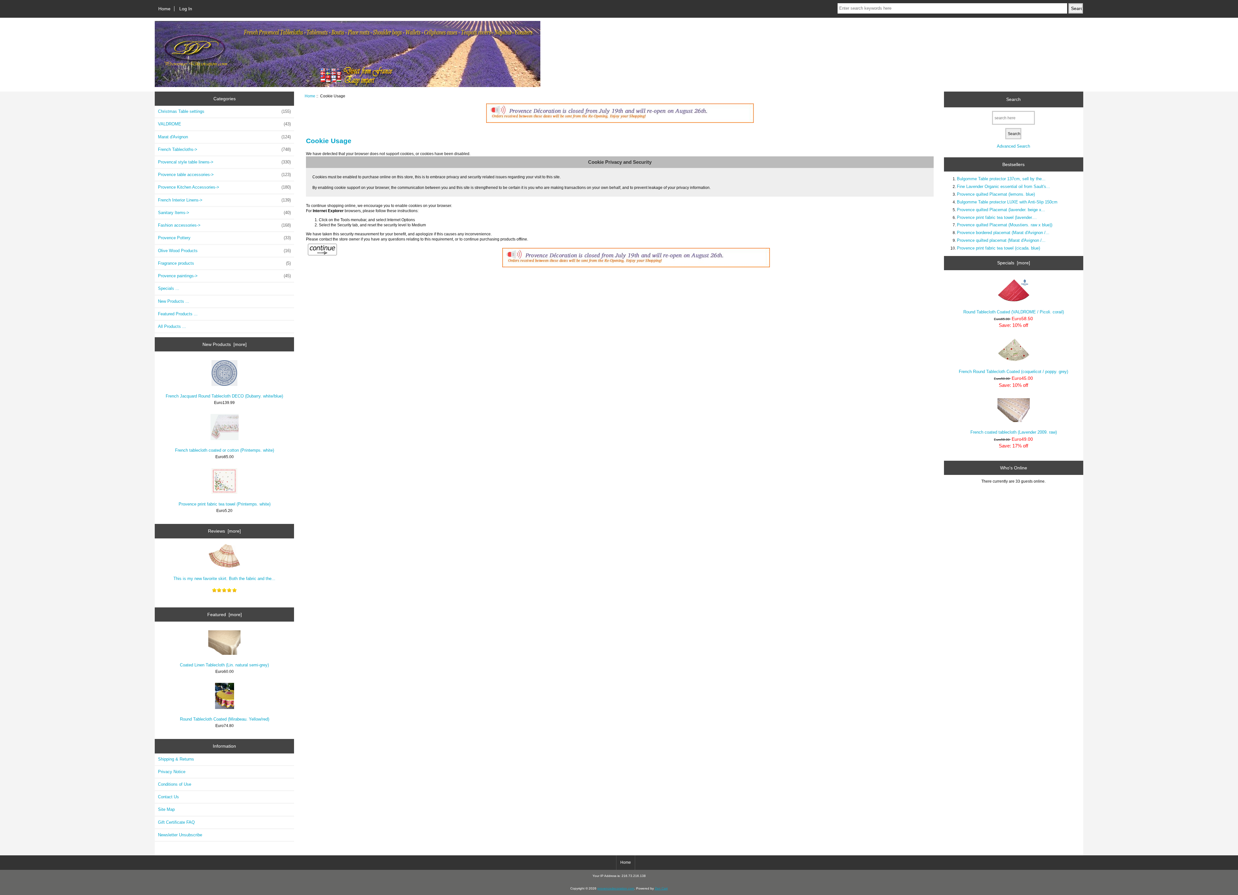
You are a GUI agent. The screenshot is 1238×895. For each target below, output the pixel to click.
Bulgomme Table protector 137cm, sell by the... (1001, 178)
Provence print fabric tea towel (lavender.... (997, 217)
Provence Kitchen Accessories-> (224, 187)
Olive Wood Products (224, 250)
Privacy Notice (171, 771)
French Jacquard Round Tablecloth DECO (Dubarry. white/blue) (224, 396)
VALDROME (224, 124)
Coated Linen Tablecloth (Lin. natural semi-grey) (224, 665)
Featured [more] (224, 614)
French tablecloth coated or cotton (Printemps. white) (224, 450)
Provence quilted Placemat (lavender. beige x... (1001, 209)
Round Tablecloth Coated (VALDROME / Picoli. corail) (1013, 312)
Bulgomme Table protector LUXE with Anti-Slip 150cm (1007, 202)
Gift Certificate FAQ (176, 822)
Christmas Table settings (224, 111)
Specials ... (168, 288)
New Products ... (173, 301)
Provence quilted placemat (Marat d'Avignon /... (1001, 240)
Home (164, 8)
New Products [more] (224, 344)
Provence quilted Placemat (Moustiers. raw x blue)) (1004, 224)
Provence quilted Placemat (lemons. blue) (996, 194)
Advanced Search (1013, 146)
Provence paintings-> (224, 275)
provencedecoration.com (615, 888)
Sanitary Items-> (224, 212)
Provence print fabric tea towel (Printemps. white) (224, 504)
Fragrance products (224, 263)
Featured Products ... (178, 313)
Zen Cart (661, 888)
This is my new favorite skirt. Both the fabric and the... (224, 578)
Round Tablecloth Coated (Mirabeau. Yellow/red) (224, 719)
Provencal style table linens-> (224, 162)
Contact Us (168, 796)
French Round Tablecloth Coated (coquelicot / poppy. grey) (1013, 371)
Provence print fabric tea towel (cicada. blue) (998, 248)
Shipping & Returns (176, 759)
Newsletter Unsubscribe (180, 834)
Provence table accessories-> (224, 174)
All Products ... (172, 326)
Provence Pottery (224, 237)
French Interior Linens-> (224, 200)
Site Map (166, 809)
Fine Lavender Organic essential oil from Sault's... (1003, 186)
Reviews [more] (224, 531)
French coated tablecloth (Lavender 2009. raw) (1013, 432)
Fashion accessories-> (224, 225)
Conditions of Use (174, 784)
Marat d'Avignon (224, 136)
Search (1013, 99)
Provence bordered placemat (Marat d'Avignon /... (1003, 232)
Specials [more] (1013, 262)
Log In (185, 8)
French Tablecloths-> (224, 149)
